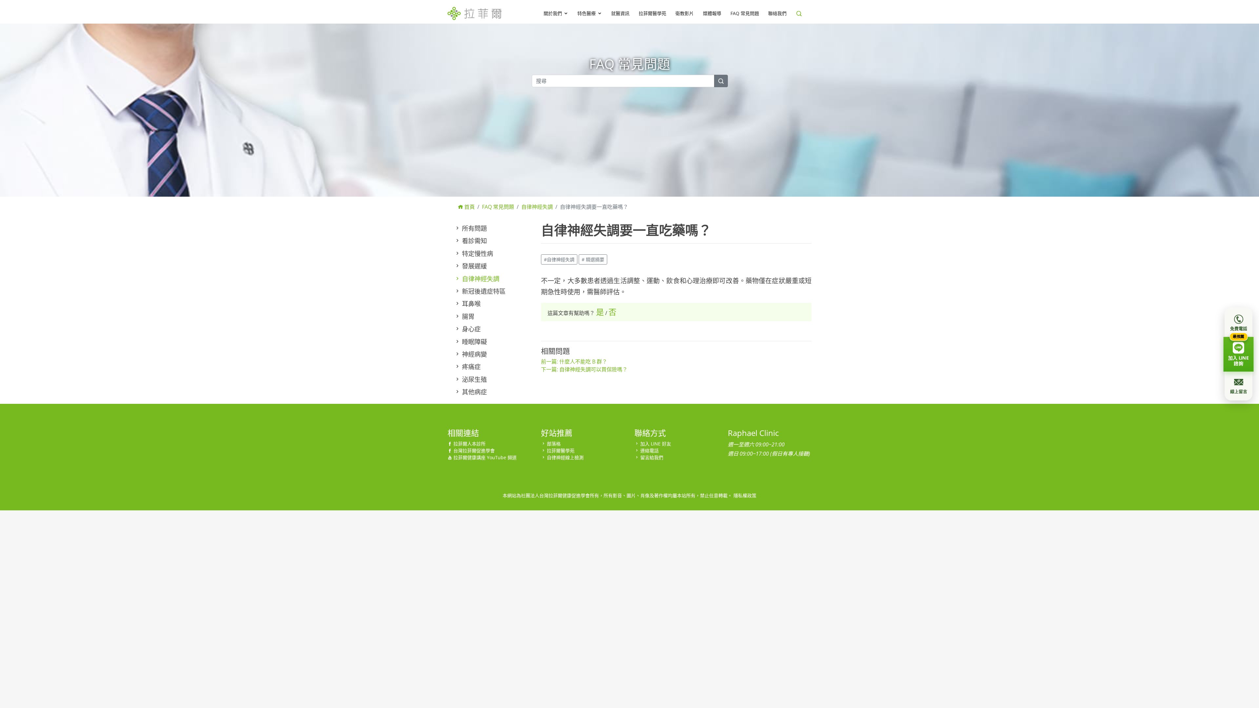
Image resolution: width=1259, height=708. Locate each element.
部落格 (554, 444)
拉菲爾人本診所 (469, 444)
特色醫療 (586, 13)
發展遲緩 (473, 266)
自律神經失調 (537, 206)
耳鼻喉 (470, 303)
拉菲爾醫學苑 (652, 13)
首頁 (469, 206)
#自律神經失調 (559, 259)
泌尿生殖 (473, 379)
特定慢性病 (476, 253)
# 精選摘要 (593, 259)
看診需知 (473, 240)
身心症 (470, 328)
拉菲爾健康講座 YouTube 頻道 (485, 457)
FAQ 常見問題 (744, 13)
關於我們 (553, 13)
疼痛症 (470, 366)
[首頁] (475, 12)
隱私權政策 (744, 495)
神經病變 (473, 354)
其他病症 (473, 391)
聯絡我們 (777, 13)
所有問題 (473, 228)
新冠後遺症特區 (483, 291)
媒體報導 (712, 13)
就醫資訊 (620, 13)
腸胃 (467, 316)
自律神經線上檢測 (565, 457)
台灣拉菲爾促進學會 (474, 450)
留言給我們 (651, 457)
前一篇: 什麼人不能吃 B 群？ (574, 361)
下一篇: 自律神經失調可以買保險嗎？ (584, 369)
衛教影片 (684, 13)
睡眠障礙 (473, 341)
